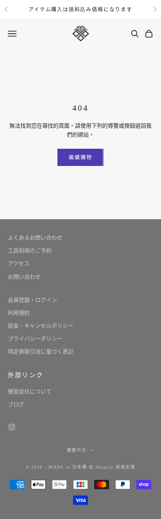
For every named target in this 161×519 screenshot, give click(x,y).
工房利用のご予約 (30, 251)
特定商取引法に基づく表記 (40, 352)
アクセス (18, 264)
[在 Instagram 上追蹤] (12, 427)
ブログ (16, 404)
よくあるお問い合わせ (35, 238)
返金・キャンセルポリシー (40, 326)
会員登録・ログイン (32, 300)
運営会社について (30, 392)
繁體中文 (76, 450)
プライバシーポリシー (35, 339)
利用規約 (19, 313)
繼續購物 (80, 157)
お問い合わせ (24, 277)
